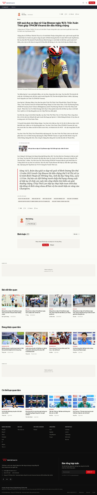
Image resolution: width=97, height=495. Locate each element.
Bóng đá (3, 429)
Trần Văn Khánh (29, 417)
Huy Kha (75, 352)
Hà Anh (74, 316)
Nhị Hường (24, 14)
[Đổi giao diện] (86, 2)
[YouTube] (6, 479)
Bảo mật (67, 439)
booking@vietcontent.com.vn (10, 470)
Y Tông (27, 315)
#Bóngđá (75, 346)
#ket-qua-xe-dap (47, 198)
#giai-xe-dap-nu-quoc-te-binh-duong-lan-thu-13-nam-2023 (34, 201)
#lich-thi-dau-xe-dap (24, 198)
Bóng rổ (3, 432)
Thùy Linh (4, 352)
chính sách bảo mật (74, 475)
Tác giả (51, 437)
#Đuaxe (4, 309)
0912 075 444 (7, 472)
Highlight (51, 432)
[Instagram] (10, 479)
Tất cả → (14, 7)
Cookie (93, 492)
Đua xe (18, 19)
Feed (50, 429)
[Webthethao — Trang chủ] (8, 2)
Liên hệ (66, 432)
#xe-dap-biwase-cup (59, 198)
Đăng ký (52, 245)
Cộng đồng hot (52, 434)
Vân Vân (51, 415)
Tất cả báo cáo (21, 429)
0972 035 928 (15, 472)
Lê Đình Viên (52, 316)
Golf (3, 439)
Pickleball (4, 437)
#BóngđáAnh (52, 346)
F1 (2, 442)
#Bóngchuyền (5, 346)
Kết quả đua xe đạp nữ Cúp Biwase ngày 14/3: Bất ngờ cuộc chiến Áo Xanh (48, 148)
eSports (3, 444)
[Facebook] (3, 479)
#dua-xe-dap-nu (36, 198)
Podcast (35, 429)
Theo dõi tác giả (31, 223)
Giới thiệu (67, 429)
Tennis (3, 434)
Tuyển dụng (67, 434)
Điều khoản (67, 437)
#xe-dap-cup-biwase (72, 198)
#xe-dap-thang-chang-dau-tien (60, 201)
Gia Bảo (51, 352)
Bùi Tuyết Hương (5, 316)
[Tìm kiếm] (83, 2)
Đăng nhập (91, 2)
